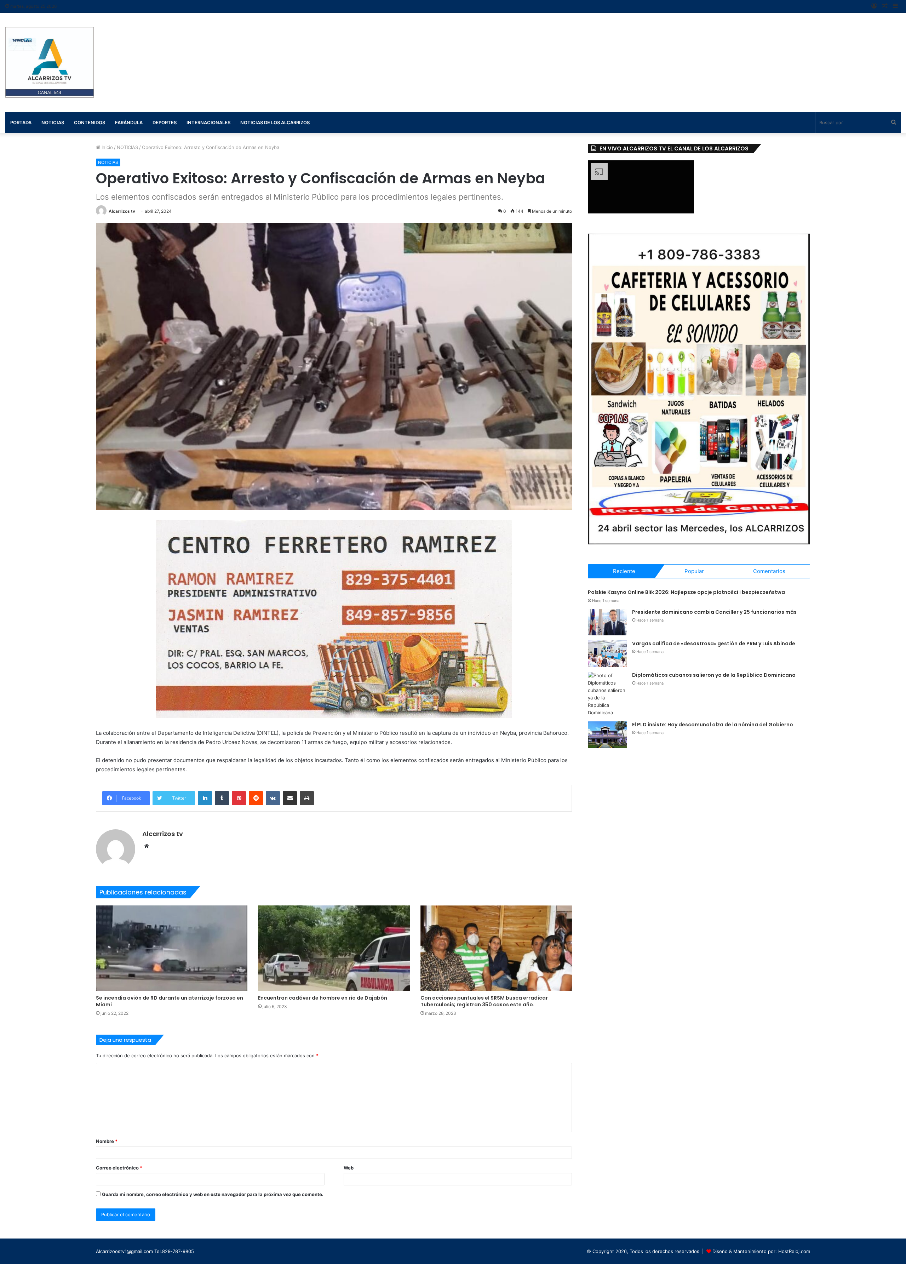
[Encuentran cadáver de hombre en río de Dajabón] (333, 948)
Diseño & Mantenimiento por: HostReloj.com (761, 1251)
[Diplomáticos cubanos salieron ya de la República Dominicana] (607, 694)
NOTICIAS (127, 147)
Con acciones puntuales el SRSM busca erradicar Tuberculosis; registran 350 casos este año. (484, 1001)
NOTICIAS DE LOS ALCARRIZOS (275, 122)
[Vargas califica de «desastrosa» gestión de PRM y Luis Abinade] (607, 653)
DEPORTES (165, 122)
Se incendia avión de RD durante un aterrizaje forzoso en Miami (169, 1001)
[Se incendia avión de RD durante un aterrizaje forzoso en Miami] (171, 948)
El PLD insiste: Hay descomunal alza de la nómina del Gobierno (712, 724)
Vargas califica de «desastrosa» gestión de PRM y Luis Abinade (713, 643)
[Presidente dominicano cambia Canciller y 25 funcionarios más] (607, 622)
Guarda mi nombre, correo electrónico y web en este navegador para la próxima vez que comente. (212, 1194)
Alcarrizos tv (122, 211)
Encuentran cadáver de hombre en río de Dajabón (322, 997)
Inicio (106, 147)
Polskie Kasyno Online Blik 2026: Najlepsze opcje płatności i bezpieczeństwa (686, 592)
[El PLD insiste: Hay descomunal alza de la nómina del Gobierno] (607, 734)
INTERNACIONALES (208, 122)
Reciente (624, 571)
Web (349, 1168)
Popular (694, 571)
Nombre (106, 1141)
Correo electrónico (119, 1168)
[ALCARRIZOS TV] (49, 62)
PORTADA (20, 122)
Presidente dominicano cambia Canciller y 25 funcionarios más (714, 612)
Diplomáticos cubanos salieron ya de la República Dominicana (714, 675)
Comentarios (769, 571)
